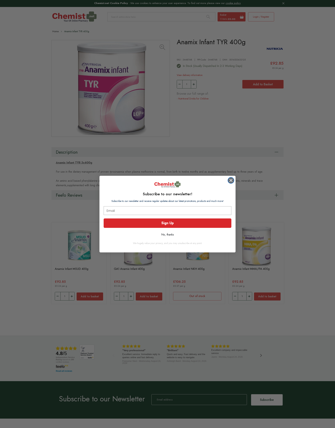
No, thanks (167, 235)
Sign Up (167, 223)
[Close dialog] (231, 180)
